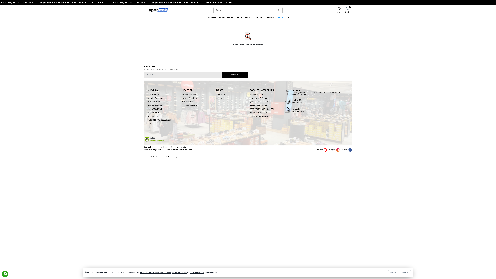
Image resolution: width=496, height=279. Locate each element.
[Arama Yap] (279, 10)
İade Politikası (154, 113)
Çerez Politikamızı (197, 272)
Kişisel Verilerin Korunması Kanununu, (155, 272)
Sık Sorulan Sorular (191, 95)
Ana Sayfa (211, 18)
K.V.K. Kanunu (153, 95)
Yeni (149, 124)
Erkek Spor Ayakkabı (259, 116)
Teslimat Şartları (155, 109)
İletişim (219, 98)
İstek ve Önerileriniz (191, 98)
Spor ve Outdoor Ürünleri (262, 109)
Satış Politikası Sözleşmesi (159, 120)
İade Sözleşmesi (154, 116)
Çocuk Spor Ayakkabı (259, 102)
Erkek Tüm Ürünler (258, 105)
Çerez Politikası (154, 102)
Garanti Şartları (155, 105)
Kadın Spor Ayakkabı (258, 113)
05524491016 (297, 103)
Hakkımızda (220, 95)
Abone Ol (235, 75)
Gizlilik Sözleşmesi (156, 98)
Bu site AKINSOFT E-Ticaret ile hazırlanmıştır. (161, 157)
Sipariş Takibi (187, 102)
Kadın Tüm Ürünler (258, 95)
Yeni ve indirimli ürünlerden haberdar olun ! (164, 69)
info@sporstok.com (299, 111)
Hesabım (339, 12)
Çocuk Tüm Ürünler (259, 98)
